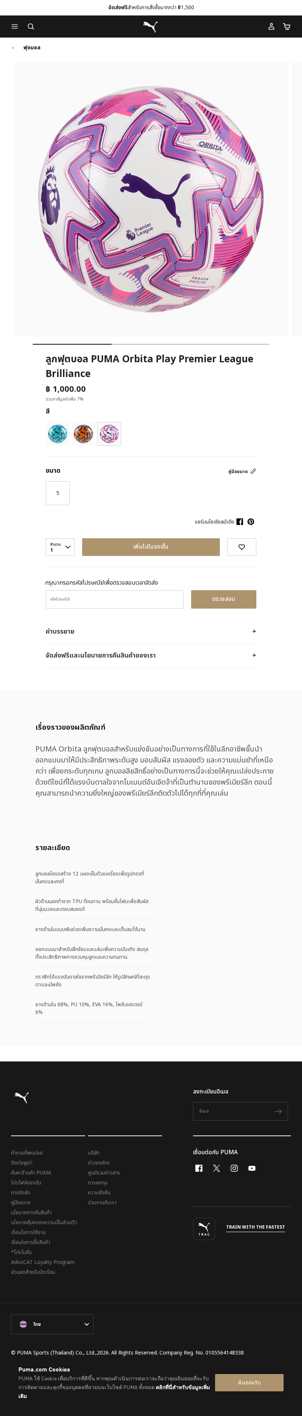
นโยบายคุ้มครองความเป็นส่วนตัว (44, 1222)
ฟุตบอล (32, 48)
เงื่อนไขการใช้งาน (28, 1232)
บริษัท (93, 1153)
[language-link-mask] (52, 1324)
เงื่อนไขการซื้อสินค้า (30, 1242)
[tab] (72, 344)
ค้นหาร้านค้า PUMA (31, 1173)
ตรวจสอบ (223, 599)
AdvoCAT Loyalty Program (42, 1262)
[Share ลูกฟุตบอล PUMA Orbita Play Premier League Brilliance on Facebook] (239, 521)
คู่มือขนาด (238, 471)
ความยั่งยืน (99, 1193)
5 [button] (57, 493)
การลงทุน (98, 1183)
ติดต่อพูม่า (21, 1163)
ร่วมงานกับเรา (102, 1203)
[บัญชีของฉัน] (271, 27)
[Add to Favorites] (241, 547)
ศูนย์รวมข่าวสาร (104, 1173)
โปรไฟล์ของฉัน (26, 1183)
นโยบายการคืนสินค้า (31, 1212)
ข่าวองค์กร (99, 1163)
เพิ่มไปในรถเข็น (151, 547)
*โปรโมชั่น (21, 1252)
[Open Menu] (16, 26)
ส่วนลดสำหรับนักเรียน (33, 1272)
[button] (16, 26)
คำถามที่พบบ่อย (27, 1153)
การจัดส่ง (20, 1193)
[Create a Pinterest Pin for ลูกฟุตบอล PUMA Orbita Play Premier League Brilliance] (250, 521)
